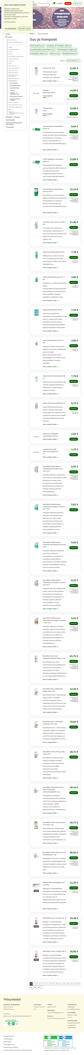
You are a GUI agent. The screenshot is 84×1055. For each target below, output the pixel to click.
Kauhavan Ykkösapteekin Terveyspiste (14, 123)
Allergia (10, 47)
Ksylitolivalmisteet (14, 88)
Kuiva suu (12, 90)
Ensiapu (11, 54)
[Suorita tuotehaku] (48, 2)
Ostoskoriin (74, 73)
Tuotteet (9, 37)
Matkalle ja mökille (13, 72)
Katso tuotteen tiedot (50, 81)
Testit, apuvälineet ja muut (15, 104)
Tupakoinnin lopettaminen (15, 107)
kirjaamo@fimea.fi (50, 1050)
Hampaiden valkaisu (15, 85)
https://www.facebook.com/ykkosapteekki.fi (17, 1016)
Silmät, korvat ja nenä (14, 78)
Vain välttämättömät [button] (10, 28)
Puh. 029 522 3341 (63, 1050)
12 (64, 984)
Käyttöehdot (7, 1042)
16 (78, 984)
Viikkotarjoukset (13, 40)
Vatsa (10, 109)
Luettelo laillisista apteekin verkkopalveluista (17, 1050)
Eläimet (10, 51)
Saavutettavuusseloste (10, 1047)
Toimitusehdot (8, 1039)
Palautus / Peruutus (13, 117)
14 (71, 984)
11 (60, 984)
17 (31, 987)
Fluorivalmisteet (14, 83)
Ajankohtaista (10, 120)
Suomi (78, 3)
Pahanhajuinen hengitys (16, 96)
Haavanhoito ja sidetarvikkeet (16, 56)
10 (57, 984)
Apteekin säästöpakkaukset (15, 42)
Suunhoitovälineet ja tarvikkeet (15, 99)
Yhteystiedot (10, 127)
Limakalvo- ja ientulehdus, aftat (14, 93)
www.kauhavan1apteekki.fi (56, 1018)
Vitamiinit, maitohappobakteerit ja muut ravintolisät (16, 113)
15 (75, 984)
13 (67, 984)
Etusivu (8, 34)
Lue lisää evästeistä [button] (10, 22)
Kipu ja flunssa (12, 65)
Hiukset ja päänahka (14, 58)
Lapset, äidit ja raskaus (14, 68)
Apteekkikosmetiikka (14, 49)
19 (38, 987)
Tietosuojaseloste (9, 1044)
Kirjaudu (68, 3)
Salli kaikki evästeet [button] (24, 28)
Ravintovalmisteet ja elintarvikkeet (14, 75)
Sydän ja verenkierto (14, 102)
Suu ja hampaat (13, 80)
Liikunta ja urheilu (13, 70)
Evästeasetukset (8, 1036)
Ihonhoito (11, 61)
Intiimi (10, 63)
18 (35, 987)
